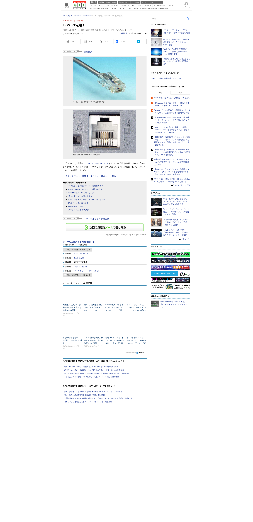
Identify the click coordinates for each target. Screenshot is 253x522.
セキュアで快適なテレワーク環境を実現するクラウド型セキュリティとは (176, 42)
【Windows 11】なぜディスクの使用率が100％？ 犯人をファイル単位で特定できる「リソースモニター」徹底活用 (171, 171)
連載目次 (88, 52)
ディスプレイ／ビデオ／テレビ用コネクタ (85, 186)
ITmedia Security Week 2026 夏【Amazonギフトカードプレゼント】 (173, 304)
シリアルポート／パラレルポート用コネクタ (86, 200)
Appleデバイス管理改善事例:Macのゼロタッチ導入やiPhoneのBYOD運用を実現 (176, 51)
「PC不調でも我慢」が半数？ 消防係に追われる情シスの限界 (93, 340)
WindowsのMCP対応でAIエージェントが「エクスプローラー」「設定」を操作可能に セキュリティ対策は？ (115, 310)
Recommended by (130, 352)
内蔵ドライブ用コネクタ (78, 203)
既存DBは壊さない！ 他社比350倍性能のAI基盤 (72, 340)
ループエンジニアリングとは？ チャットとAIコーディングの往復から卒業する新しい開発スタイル (136, 310)
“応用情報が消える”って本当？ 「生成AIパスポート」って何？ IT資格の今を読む (177, 222)
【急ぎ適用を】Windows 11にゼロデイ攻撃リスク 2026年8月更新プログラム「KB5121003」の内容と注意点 (172, 152)
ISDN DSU (93, 163)
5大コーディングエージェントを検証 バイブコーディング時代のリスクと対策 (176, 211)
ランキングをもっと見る (181, 185)
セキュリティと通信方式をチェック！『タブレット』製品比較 (88, 402)
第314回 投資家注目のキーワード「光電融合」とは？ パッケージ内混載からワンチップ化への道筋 (93, 310)
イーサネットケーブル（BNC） (87, 271)
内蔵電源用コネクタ (76, 206)
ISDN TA (104, 163)
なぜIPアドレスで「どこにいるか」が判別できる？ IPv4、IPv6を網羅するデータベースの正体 (114, 343)
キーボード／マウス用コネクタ (81, 193)
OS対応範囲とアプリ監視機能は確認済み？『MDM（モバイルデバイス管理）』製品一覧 (98, 398)
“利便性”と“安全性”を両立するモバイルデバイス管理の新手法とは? (176, 61)
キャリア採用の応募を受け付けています (167, 78)
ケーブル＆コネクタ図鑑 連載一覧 (79, 242)
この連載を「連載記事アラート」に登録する (104, 227)
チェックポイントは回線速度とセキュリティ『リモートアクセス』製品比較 (93, 392)
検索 (188, 18)
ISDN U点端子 (80, 258)
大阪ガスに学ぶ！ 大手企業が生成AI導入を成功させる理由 (72, 307)
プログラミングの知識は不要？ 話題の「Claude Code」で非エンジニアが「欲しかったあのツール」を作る (172, 129)
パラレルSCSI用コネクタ (78, 210)
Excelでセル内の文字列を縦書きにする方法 (172, 98)
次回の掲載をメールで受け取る (76, 245)
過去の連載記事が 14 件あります (78, 275)
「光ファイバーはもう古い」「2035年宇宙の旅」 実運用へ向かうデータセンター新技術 (176, 232)
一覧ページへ (185, 239)
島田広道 (124, 33)
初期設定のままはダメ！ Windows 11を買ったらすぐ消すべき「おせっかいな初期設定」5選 (171, 162)
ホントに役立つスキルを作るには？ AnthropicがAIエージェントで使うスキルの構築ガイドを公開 (136, 343)
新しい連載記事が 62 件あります (78, 250)
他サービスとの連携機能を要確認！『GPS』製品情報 (84, 395)
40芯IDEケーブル (81, 254)
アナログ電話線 (80, 267)
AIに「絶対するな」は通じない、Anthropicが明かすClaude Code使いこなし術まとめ (175, 201)
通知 (90, 41)
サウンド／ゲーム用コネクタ (80, 196)
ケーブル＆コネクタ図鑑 (97, 219)
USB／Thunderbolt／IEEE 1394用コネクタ (85, 189)
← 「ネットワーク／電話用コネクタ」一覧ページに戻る (89, 176)
